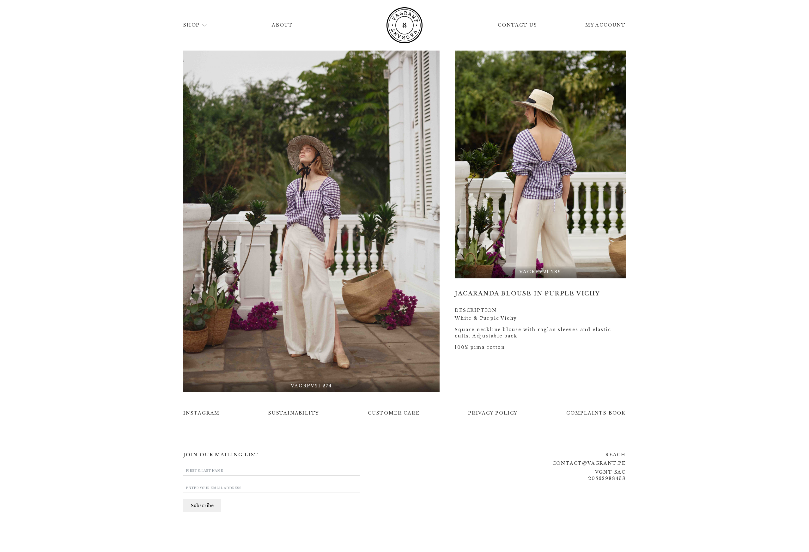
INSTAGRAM (201, 413)
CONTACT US (517, 25)
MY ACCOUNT (605, 25)
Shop (191, 25)
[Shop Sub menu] (204, 25)
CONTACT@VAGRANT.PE (589, 463)
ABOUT (282, 25)
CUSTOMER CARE (393, 413)
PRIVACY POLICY (493, 413)
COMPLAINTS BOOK (596, 413)
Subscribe (202, 505)
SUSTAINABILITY (293, 413)
